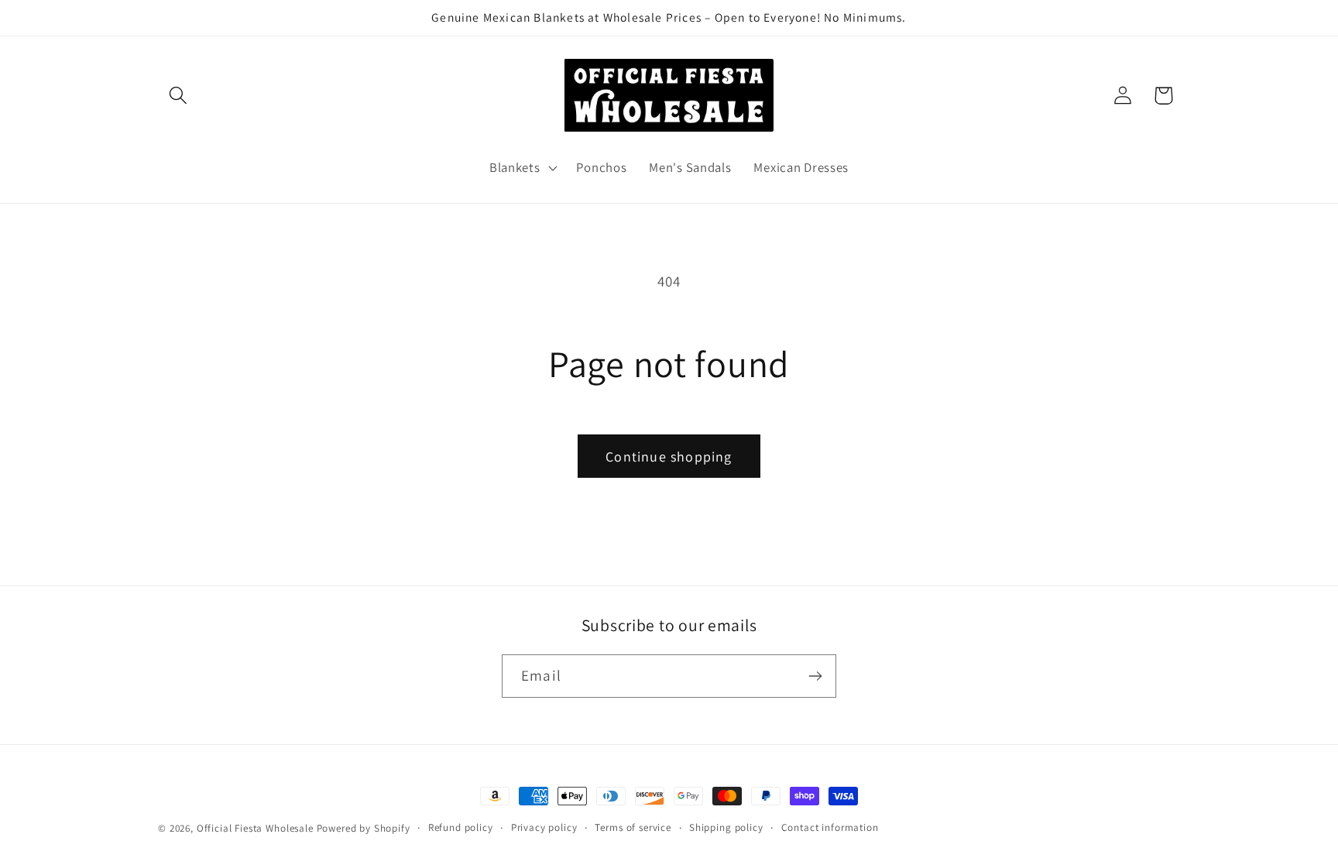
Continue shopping (669, 456)
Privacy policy (544, 827)
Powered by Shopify (363, 828)
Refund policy (460, 827)
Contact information (830, 827)
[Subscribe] (814, 676)
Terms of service (633, 827)
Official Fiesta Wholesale (255, 828)
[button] (178, 95)
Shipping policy (726, 827)
